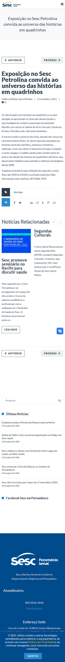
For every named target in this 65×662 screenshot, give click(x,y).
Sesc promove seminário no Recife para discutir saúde (14, 265)
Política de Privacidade (41, 642)
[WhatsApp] (26, 203)
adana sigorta (27, 375)
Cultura (5, 99)
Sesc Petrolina (25, 99)
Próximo (50, 60)
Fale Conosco (34, 608)
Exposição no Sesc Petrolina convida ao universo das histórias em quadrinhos (32, 82)
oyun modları (41, 375)
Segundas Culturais (43, 232)
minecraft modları (11, 375)
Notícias (14, 99)
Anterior (15, 60)
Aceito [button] (33, 655)
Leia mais (10, 329)
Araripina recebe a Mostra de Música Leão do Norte (28, 422)
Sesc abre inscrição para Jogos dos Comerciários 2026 (30, 482)
